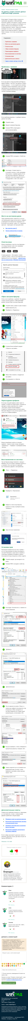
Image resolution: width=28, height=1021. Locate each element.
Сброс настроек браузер (12, 49)
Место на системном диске (12, 44)
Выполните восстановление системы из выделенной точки (16, 822)
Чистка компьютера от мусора (14, 231)
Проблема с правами (11, 41)
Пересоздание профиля (11, 51)
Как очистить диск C (11, 228)
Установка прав (9, 56)
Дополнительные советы (12, 58)
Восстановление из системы (13, 54)
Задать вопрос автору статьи (13, 61)
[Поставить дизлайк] (16, 850)
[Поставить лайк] (11, 850)
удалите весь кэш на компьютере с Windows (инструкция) (13, 259)
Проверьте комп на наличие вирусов (16, 819)
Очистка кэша (9, 46)
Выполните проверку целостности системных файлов (15, 830)
